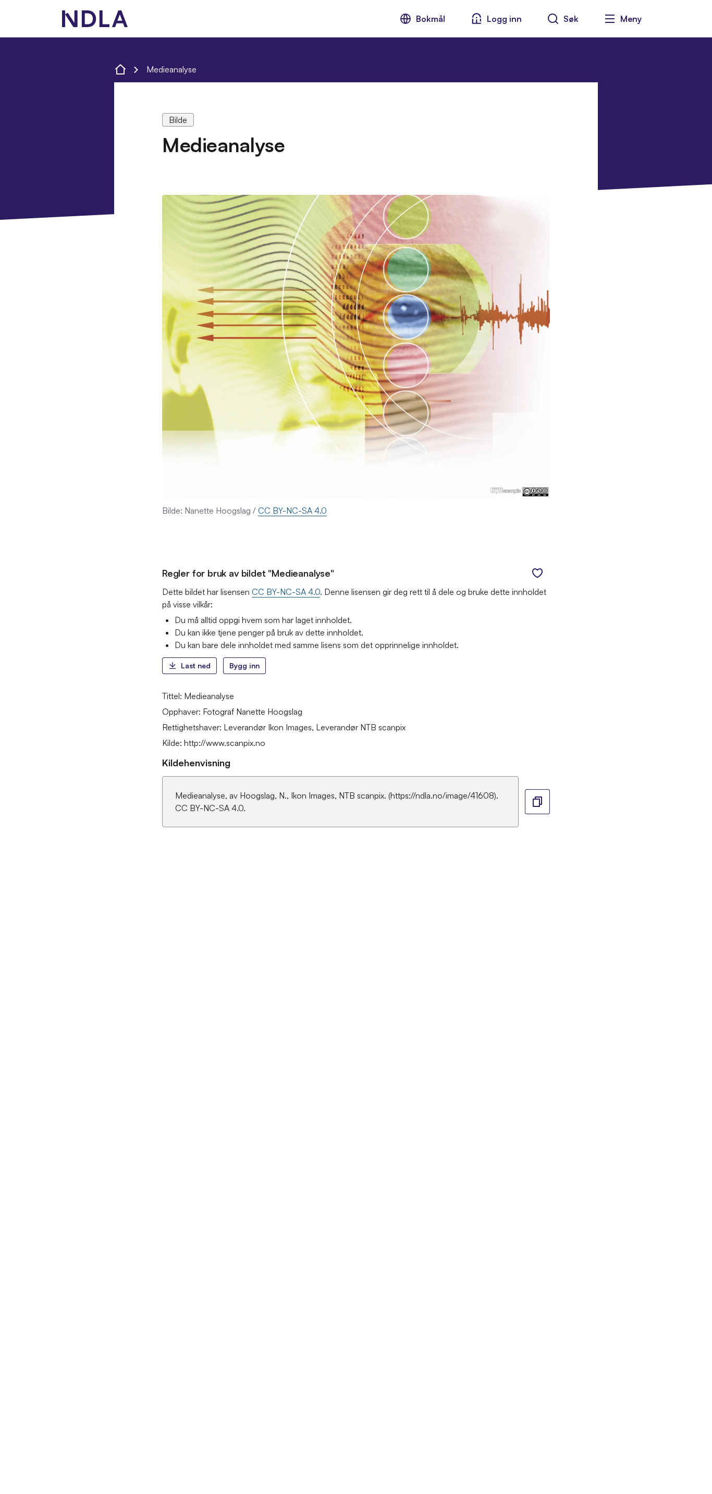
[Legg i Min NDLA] (537, 573)
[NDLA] (95, 18)
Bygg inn (244, 665)
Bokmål (430, 19)
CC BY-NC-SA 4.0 (292, 510)
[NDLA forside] (120, 69)
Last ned (196, 665)
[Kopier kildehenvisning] (537, 801)
